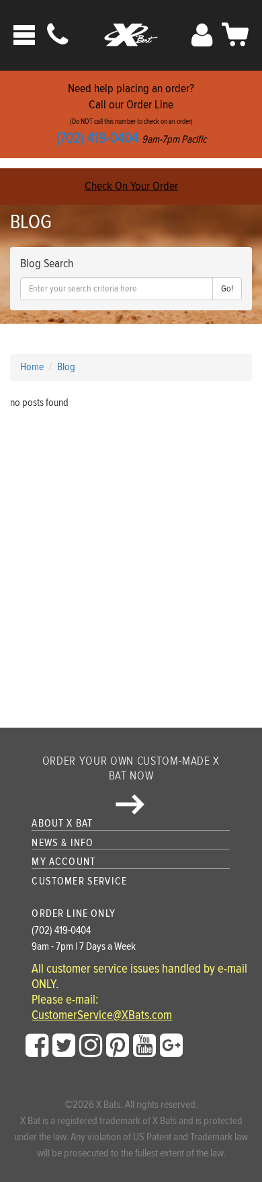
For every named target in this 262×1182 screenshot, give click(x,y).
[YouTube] (144, 1046)
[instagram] (90, 1046)
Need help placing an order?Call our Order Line (131, 114)
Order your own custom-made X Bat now (131, 768)
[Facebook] (37, 1046)
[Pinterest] (117, 1046)
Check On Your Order (131, 186)
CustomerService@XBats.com (102, 1015)
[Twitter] (63, 1046)
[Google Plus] (171, 1046)
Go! (227, 288)
